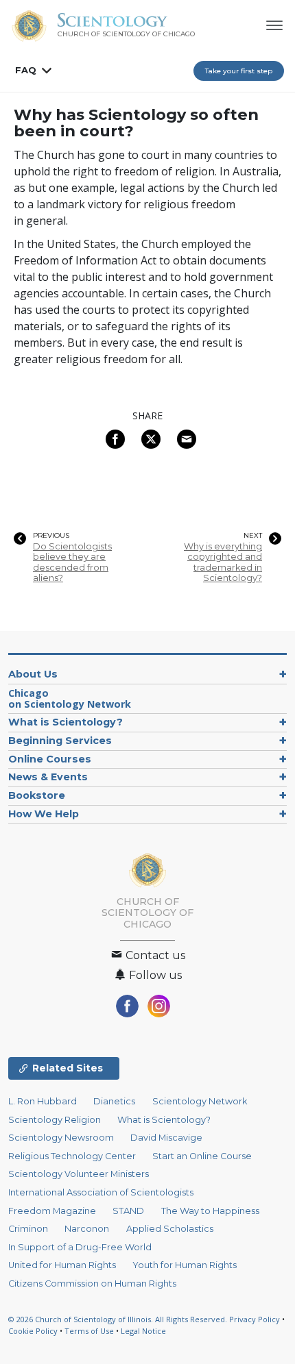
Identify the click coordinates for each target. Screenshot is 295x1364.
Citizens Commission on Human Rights (92, 1283)
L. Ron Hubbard (42, 1101)
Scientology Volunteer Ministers (78, 1174)
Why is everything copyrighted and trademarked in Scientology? (223, 562)
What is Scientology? (65, 722)
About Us (33, 674)
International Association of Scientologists (100, 1192)
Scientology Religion (54, 1120)
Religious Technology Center (72, 1156)
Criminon (28, 1229)
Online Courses (49, 759)
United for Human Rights (62, 1265)
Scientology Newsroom (61, 1137)
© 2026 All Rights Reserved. (118, 1319)
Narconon (86, 1229)
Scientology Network (199, 1101)
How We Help (43, 814)
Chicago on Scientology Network (69, 698)
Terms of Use (89, 1331)
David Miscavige (166, 1137)
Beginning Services (60, 740)
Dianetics (114, 1101)
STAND (128, 1211)
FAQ (25, 69)
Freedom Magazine (52, 1211)
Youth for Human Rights (184, 1265)
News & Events (48, 777)
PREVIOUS (51, 535)
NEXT (253, 535)
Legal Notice (143, 1331)
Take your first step (238, 70)
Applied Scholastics (169, 1229)
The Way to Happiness (210, 1211)
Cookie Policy (33, 1331)
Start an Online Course (202, 1156)
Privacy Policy (254, 1319)
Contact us (154, 955)
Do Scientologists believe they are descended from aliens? (72, 562)
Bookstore (36, 795)
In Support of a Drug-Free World (80, 1247)
